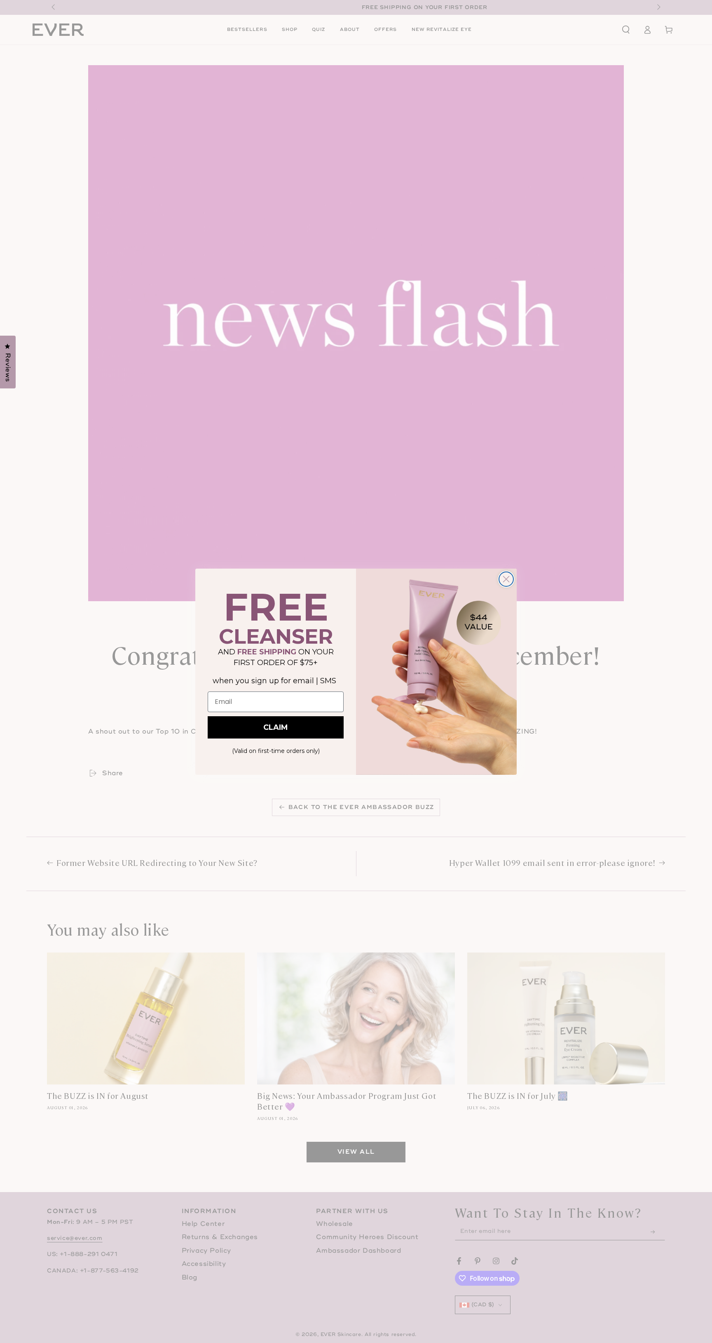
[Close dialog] (506, 579)
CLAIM (275, 727)
